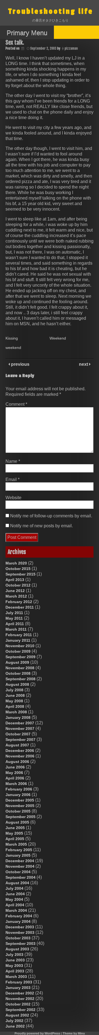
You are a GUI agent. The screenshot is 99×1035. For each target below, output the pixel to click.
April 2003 (15, 971)
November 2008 (20, 668)
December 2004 (20, 861)
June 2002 (15, 1026)
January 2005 (18, 855)
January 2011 (18, 640)
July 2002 (14, 1020)
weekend (13, 347)
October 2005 (18, 811)
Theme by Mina (74, 1033)
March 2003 (16, 976)
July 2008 (14, 690)
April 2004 (15, 905)
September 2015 (20, 574)
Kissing (12, 338)
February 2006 (19, 789)
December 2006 (20, 750)
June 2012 (15, 590)
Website (13, 497)
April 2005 (15, 839)
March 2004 (16, 910)
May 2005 (14, 833)
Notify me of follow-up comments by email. (51, 516)
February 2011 (19, 635)
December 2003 (20, 927)
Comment (16, 404)
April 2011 (15, 624)
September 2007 (20, 739)
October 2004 (18, 872)
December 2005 (20, 800)
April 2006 (15, 778)
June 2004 (15, 894)
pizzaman (71, 48)
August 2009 (17, 662)
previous (19, 364)
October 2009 (18, 651)
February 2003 (19, 982)
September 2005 (20, 816)
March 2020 (16, 563)
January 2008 (18, 717)
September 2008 (20, 679)
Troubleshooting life (50, 11)
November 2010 (20, 646)
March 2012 (16, 596)
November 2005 (20, 805)
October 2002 (18, 1004)
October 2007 (18, 734)
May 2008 (14, 701)
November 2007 (20, 728)
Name (13, 461)
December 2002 (20, 993)
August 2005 (17, 822)
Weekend (58, 338)
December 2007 (20, 723)
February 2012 (19, 602)
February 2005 (19, 850)
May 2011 (14, 618)
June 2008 (15, 695)
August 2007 (17, 745)
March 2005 (16, 844)
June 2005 (15, 828)
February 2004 (19, 916)
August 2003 (17, 949)
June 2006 (15, 767)
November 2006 (20, 756)
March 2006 (16, 783)
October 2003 (18, 938)
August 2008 (17, 684)
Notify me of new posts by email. (41, 525)
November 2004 (20, 866)
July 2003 (14, 954)
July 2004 (14, 888)
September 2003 (20, 943)
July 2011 (14, 613)
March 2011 (16, 629)
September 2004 (20, 877)
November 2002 (20, 998)
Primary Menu (27, 32)
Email (13, 479)
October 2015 (18, 568)
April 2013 (15, 579)
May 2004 (14, 899)
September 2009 (20, 657)
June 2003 (15, 960)
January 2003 (18, 987)
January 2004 (18, 921)
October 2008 (18, 673)
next (84, 364)
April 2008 (15, 706)
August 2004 (17, 883)
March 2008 (16, 712)
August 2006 (17, 761)
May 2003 (14, 965)
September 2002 (20, 1009)
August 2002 (17, 1015)
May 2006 (14, 772)
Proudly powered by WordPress (37, 1033)
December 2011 (20, 607)
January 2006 (18, 794)
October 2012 (18, 585)
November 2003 (20, 932)
